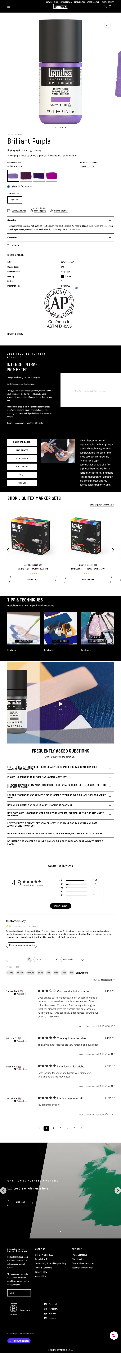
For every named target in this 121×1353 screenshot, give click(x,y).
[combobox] (46, 959)
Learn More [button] (25, 1310)
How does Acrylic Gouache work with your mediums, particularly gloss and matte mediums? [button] (55, 814)
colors (10, 973)
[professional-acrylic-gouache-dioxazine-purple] (39, 176)
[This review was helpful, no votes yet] (107, 1026)
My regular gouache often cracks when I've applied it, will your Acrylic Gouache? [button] (55, 833)
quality (20, 973)
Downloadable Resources (83, 1263)
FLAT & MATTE (22, 451)
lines (64, 973)
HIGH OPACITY (22, 459)
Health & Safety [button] (15, 334)
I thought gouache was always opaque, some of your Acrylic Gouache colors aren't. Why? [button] (56, 796)
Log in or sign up (39, 208)
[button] (60, 1350)
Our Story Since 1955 (44, 1255)
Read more (54, 1016)
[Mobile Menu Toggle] (8, 6)
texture (30, 973)
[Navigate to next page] (82, 1128)
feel (48, 973)
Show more (82, 972)
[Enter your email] (28, 1292)
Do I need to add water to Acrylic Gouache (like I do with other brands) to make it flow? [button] (55, 842)
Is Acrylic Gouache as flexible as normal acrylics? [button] (37, 777)
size (56, 973)
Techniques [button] (13, 245)
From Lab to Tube (42, 1259)
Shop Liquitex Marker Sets (102, 505)
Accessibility (40, 1276)
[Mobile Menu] (9, 6)
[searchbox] (16, 959)
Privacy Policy (41, 1272)
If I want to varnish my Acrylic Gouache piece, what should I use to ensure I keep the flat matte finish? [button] (57, 786)
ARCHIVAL (22, 483)
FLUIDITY (22, 475)
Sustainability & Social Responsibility (50, 1263)
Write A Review (60, 906)
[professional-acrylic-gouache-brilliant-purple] (13, 176)
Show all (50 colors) (22, 186)
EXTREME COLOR (22, 442)
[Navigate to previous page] (39, 1128)
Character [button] (12, 237)
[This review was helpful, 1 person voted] (107, 1115)
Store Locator (78, 1259)
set (71, 973)
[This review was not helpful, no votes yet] (112, 1026)
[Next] (112, 550)
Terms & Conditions (43, 1267)
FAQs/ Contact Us (79, 1255)
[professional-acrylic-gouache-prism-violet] (26, 176)
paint (40, 973)
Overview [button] (12, 220)
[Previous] (8, 550)
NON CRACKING (22, 467)
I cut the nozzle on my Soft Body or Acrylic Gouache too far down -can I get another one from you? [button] (52, 768)
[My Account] (105, 6)
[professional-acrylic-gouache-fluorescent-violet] (51, 176)
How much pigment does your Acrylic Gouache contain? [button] (39, 805)
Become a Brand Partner (82, 1267)
